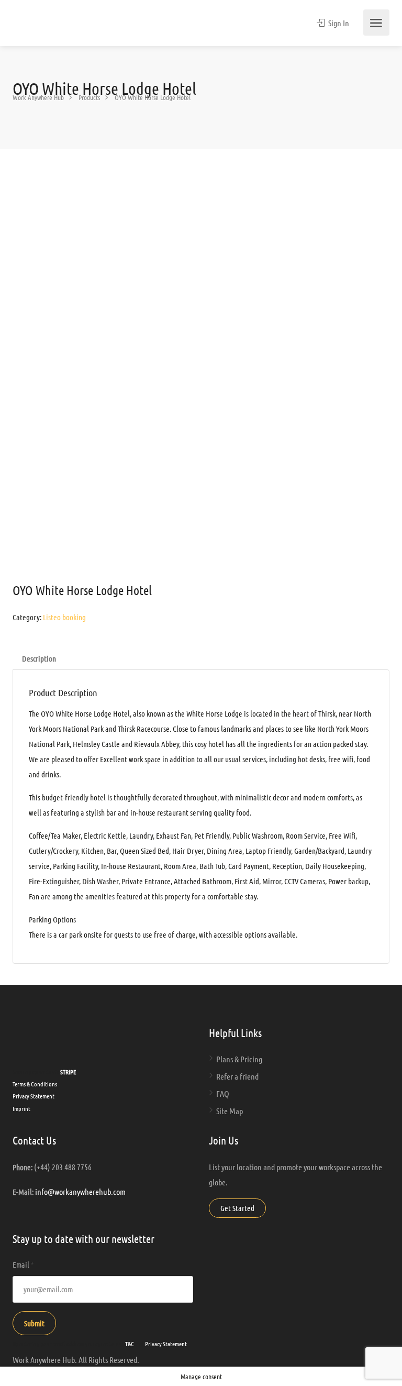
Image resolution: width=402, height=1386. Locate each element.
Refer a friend (237, 1076)
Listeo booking (64, 617)
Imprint (21, 1108)
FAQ (222, 1093)
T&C (129, 1343)
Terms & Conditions (35, 1084)
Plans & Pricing (239, 1059)
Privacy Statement (33, 1096)
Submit (34, 1323)
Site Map (229, 1111)
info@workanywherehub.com (80, 1191)
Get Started (237, 1208)
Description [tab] (39, 658)
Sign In (338, 23)
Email (23, 1264)
